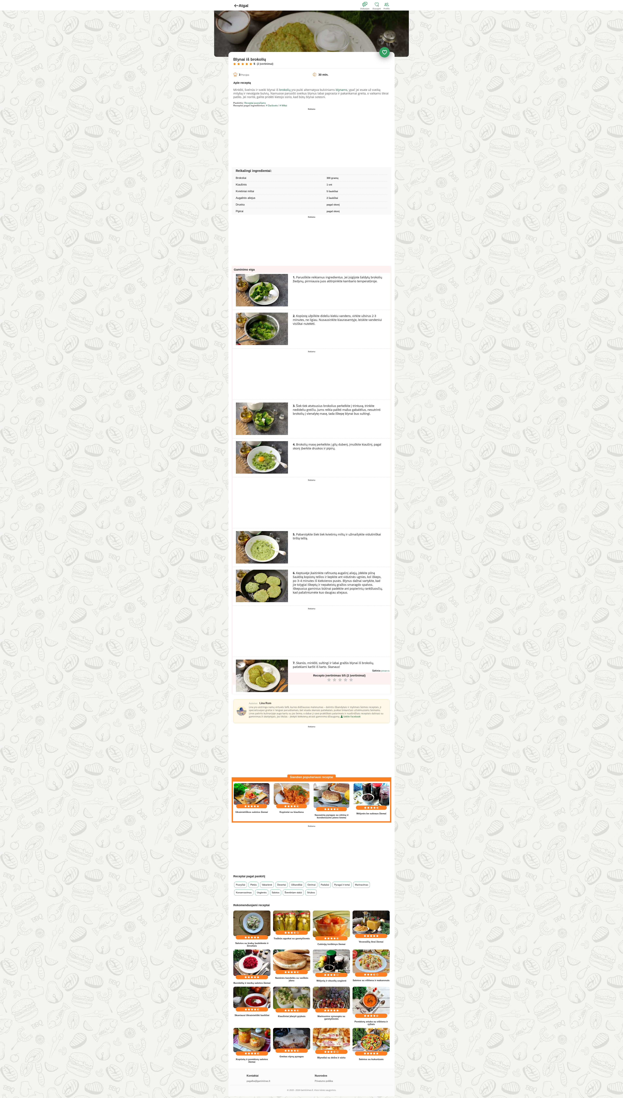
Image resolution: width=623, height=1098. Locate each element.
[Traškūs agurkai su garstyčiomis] (291, 921)
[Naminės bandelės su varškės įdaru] (291, 960)
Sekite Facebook (351, 716)
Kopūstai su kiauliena (292, 812)
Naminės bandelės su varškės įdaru (291, 979)
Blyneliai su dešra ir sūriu (331, 1057)
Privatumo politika (324, 1081)
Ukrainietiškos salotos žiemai (251, 812)
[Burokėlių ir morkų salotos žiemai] (251, 962)
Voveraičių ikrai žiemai (371, 941)
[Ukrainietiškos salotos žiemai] (251, 794)
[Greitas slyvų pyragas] (291, 1038)
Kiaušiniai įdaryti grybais (291, 1016)
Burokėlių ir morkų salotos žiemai (251, 983)
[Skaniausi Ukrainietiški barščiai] (251, 997)
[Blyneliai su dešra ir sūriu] (331, 1039)
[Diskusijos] (367, 4)
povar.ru (385, 670)
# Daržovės (272, 105)
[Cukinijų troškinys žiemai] (331, 924)
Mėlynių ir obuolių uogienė (331, 980)
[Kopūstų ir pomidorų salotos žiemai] (251, 1040)
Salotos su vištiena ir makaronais (371, 980)
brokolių (285, 90)
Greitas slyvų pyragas (292, 1056)
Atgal (243, 5)
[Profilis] (387, 4)
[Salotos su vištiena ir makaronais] (371, 961)
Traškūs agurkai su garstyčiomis (292, 938)
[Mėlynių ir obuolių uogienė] (331, 961)
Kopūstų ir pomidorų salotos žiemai (252, 1060)
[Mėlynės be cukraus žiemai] (371, 794)
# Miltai (283, 105)
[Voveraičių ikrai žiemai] (371, 923)
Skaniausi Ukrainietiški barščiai (252, 1015)
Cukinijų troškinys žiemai (331, 944)
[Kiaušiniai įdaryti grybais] (291, 998)
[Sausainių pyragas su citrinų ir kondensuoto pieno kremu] (331, 795)
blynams (341, 90)
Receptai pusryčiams (255, 103)
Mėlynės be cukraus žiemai (371, 813)
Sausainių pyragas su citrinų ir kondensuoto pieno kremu (331, 816)
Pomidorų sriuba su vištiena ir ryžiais (371, 1022)
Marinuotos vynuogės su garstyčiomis (331, 1017)
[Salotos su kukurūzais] (371, 1040)
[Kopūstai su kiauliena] (291, 794)
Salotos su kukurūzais (371, 1059)
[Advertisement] (272, 134)
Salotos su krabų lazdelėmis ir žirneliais (252, 944)
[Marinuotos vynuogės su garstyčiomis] (331, 998)
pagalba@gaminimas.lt (258, 1081)
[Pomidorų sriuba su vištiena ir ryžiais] (371, 1001)
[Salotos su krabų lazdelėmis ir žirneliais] (251, 923)
